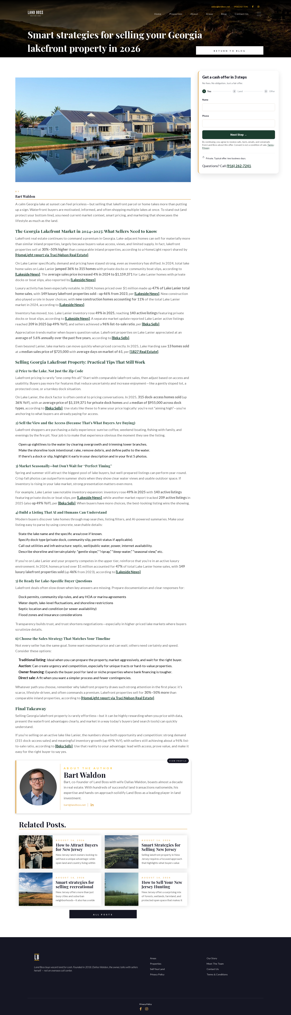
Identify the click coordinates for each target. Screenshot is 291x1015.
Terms (270, 145)
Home (157, 13)
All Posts (103, 914)
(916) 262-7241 (241, 6)
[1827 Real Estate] (144, 352)
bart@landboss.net (75, 804)
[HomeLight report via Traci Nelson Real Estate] (51, 255)
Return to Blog (230, 51)
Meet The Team (215, 963)
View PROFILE (178, 761)
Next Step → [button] (238, 134)
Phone (205, 115)
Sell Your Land (157, 969)
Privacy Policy (157, 974)
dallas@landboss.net (220, 6)
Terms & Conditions (217, 974)
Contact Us (242, 13)
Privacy (205, 148)
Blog (224, 13)
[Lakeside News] (27, 274)
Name (205, 99)
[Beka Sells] (150, 324)
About (194, 13)
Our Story (212, 958)
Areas (209, 13)
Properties (175, 13)
